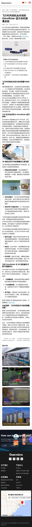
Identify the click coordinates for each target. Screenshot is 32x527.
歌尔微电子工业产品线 (17, 523)
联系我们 (3, 471)
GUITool (18, 482)
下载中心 (18, 488)
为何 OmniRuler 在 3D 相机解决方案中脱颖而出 (16, 71)
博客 (7, 10)
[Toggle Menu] (29, 2)
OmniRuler (25, 36)
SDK (17, 480)
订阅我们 (13, 445)
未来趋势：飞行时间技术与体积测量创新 (16, 76)
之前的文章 (11, 302)
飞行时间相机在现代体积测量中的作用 (16, 62)
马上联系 (4, 445)
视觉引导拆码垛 (5, 485)
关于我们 (3, 468)
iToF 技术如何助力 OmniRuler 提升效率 (16, 65)
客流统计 (3, 482)
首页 (3, 10)
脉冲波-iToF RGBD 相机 (22, 473)
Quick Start (19, 485)
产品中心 (18, 468)
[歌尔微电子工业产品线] (6, 2)
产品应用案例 (13, 10)
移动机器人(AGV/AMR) (7, 480)
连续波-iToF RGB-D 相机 (22, 471)
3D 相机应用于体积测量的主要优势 (15, 68)
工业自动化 (4, 488)
